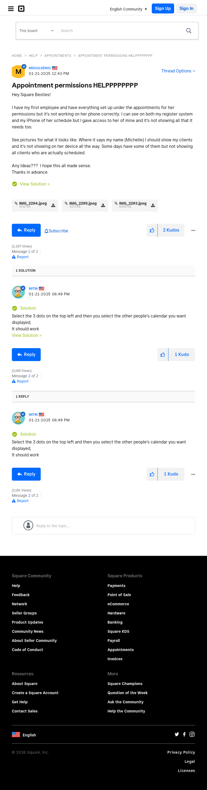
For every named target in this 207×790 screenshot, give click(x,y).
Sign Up (163, 8)
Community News (27, 631)
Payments (116, 585)
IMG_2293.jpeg (133, 203)
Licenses (186, 770)
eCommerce (118, 604)
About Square (24, 683)
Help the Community (126, 711)
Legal (190, 761)
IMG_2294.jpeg (33, 203)
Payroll (114, 640)
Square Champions (125, 683)
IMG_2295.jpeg (83, 203)
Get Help (20, 702)
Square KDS (118, 631)
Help (33, 56)
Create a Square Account (35, 693)
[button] (152, 230)
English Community (126, 9)
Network (19, 604)
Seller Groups (24, 613)
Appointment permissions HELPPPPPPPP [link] (115, 56)
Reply (29, 230)
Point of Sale (119, 595)
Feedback (21, 595)
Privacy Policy (181, 752)
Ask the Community (125, 702)
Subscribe (58, 230)
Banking (115, 622)
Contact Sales (24, 711)
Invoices (115, 659)
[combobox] (127, 30)
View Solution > (35, 184)
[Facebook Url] (184, 735)
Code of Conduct (27, 650)
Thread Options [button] (176, 71)
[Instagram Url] (192, 735)
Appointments (57, 56)
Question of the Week (128, 693)
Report (23, 257)
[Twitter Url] (177, 735)
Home (17, 56)
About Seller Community (34, 640)
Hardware (116, 613)
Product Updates (27, 622)
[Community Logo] (22, 8)
